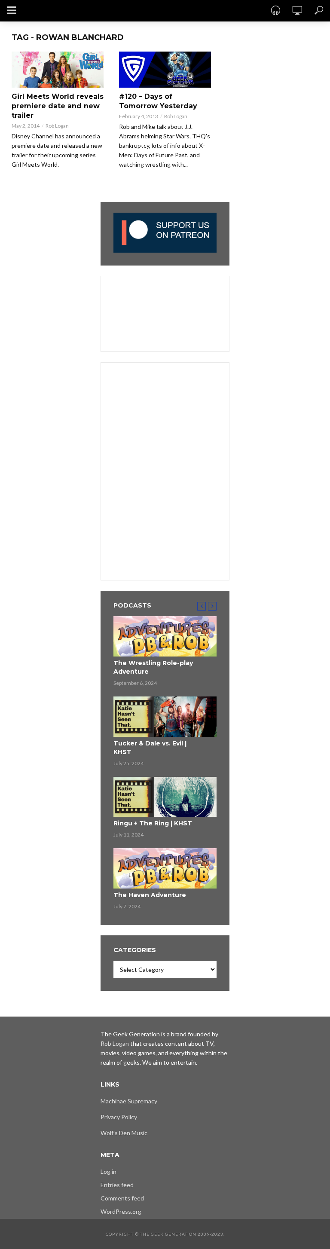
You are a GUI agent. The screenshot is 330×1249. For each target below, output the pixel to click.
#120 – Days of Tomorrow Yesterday (158, 101)
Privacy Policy (119, 1117)
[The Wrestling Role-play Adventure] (165, 636)
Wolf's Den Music (124, 1132)
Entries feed (117, 1184)
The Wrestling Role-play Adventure (153, 667)
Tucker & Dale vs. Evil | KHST (149, 747)
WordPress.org (121, 1211)
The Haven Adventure (149, 895)
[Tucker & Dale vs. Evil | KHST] (165, 716)
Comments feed (122, 1198)
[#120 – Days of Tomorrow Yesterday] (165, 70)
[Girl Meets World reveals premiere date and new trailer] (58, 70)
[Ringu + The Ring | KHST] (165, 797)
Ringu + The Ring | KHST (152, 823)
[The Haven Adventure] (165, 868)
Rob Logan (57, 125)
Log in (108, 1171)
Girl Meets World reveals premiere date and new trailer (58, 105)
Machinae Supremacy (129, 1101)
